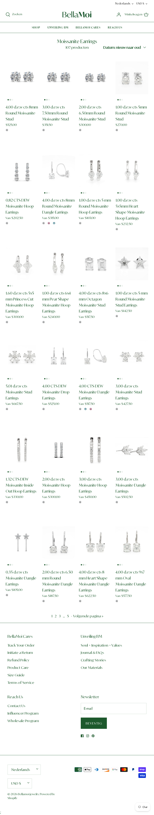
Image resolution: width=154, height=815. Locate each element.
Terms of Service (21, 682)
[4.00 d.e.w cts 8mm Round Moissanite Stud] (22, 77)
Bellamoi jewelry (28, 794)
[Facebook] (82, 735)
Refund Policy (18, 660)
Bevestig (94, 723)
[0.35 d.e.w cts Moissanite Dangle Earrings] (22, 542)
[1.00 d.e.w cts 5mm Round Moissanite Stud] (132, 77)
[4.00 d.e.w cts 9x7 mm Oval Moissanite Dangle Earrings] (132, 542)
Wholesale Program (23, 721)
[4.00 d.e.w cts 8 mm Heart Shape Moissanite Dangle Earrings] (95, 542)
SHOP (36, 27)
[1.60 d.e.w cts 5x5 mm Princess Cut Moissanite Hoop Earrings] (22, 263)
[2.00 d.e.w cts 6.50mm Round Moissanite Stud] (95, 77)
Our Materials (91, 667)
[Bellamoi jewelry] (77, 14)
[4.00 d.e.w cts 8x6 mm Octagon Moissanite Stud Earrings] (95, 263)
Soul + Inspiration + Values (101, 645)
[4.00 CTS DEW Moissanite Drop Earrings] (58, 356)
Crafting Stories (93, 660)
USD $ (140, 3)
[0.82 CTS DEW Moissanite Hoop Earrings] (22, 170)
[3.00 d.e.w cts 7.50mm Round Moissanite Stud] (58, 77)
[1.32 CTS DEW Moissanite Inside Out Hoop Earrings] (22, 449)
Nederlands (122, 3)
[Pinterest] (93, 735)
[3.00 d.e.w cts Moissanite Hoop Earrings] (95, 449)
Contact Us (16, 706)
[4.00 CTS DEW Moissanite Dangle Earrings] (95, 356)
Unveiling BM (58, 27)
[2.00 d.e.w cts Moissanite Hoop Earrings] (58, 449)
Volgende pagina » (88, 616)
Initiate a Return (20, 652)
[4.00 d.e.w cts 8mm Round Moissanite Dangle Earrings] (58, 170)
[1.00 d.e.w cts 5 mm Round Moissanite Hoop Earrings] (95, 170)
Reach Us (115, 27)
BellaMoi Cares (88, 27)
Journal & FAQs (92, 652)
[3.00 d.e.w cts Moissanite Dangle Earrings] (132, 449)
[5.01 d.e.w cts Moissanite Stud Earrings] (22, 356)
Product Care (18, 667)
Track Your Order (21, 645)
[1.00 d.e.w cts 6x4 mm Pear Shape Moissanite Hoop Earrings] (58, 263)
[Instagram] (87, 735)
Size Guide (16, 675)
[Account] (118, 14)
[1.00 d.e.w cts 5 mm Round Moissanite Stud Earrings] (132, 263)
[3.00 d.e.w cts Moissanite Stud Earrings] (132, 356)
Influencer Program (23, 713)
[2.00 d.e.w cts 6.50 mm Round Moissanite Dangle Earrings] (58, 542)
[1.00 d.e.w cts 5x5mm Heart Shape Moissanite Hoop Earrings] (132, 170)
